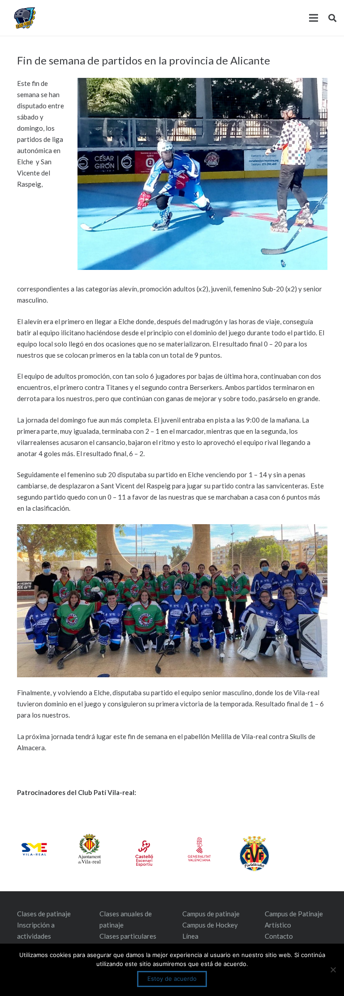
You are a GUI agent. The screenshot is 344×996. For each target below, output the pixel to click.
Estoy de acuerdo (172, 978)
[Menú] (313, 18)
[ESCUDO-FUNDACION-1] (254, 853)
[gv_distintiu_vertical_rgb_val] (199, 849)
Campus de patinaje (211, 914)
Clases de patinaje (44, 914)
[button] (332, 18)
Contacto (279, 936)
